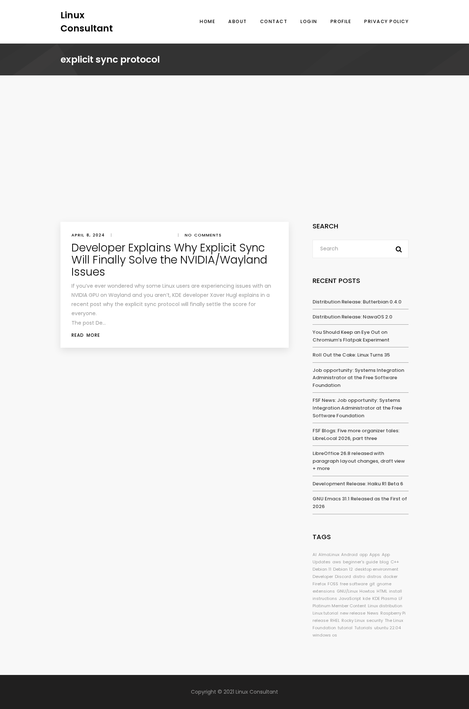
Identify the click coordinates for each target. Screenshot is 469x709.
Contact (274, 21)
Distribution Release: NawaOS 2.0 (352, 316)
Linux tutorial (325, 613)
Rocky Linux (353, 620)
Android (349, 554)
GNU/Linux (347, 591)
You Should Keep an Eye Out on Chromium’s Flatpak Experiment (351, 336)
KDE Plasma (384, 598)
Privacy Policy (386, 21)
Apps (374, 554)
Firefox (319, 584)
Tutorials (363, 628)
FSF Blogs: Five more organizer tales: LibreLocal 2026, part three (356, 434)
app (363, 554)
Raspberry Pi (393, 613)
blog (384, 562)
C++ (395, 562)
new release (352, 613)
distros (374, 576)
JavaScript (350, 598)
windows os (325, 635)
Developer (323, 576)
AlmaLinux (328, 554)
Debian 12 (343, 569)
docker (390, 576)
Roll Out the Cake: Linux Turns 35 (351, 354)
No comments (203, 235)
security (374, 620)
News (372, 613)
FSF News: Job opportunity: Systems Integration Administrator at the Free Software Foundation (357, 408)
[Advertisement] (234, 167)
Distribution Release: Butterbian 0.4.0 (357, 301)
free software (354, 584)
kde (366, 598)
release (320, 620)
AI (315, 554)
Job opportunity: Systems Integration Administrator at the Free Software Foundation (358, 378)
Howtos (367, 591)
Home (207, 21)
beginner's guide (360, 562)
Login (308, 21)
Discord (343, 576)
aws (336, 562)
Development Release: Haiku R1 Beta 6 (358, 483)
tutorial (345, 628)
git (372, 584)
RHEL (335, 620)
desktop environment (376, 569)
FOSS (333, 584)
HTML (382, 591)
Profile (340, 21)
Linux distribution (385, 606)
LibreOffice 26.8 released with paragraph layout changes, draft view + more (359, 461)
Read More (85, 335)
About (237, 21)
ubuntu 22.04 (387, 628)
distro (359, 576)
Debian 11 (322, 569)
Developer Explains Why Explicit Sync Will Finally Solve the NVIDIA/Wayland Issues (169, 260)
